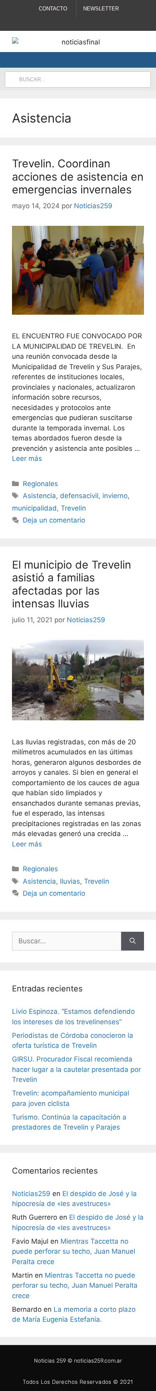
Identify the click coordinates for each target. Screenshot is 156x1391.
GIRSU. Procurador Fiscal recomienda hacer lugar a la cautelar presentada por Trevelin (76, 1069)
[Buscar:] (66, 941)
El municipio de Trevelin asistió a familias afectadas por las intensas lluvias (71, 584)
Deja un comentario (54, 520)
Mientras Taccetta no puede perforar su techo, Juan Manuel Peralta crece (73, 1251)
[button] (131, 60)
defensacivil (79, 496)
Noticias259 (31, 1194)
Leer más (27, 458)
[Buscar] (132, 941)
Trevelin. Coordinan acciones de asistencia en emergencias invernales (78, 176)
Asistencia (39, 496)
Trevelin (73, 508)
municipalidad (34, 508)
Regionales (40, 484)
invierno (115, 496)
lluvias (70, 881)
